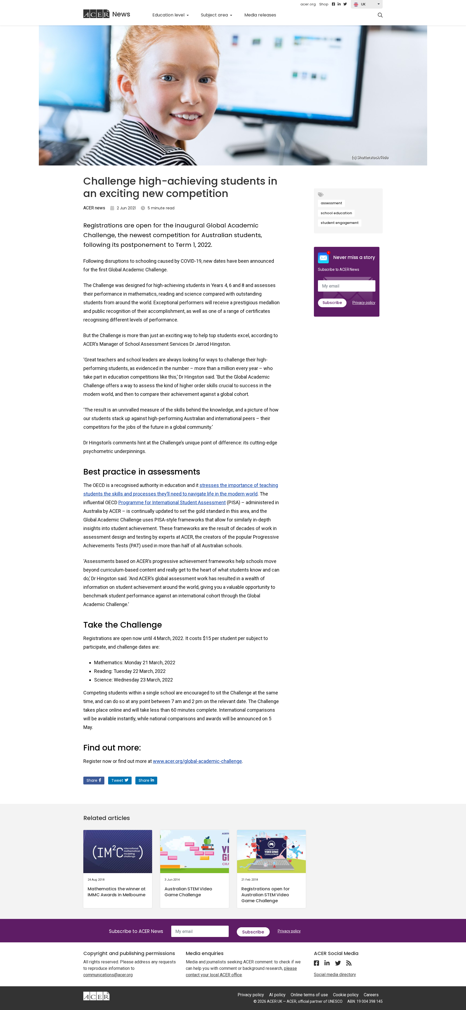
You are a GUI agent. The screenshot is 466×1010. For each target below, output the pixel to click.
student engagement (340, 222)
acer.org (308, 4)
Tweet (117, 780)
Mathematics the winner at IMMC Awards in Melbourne (117, 892)
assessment (331, 203)
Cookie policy (346, 994)
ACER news (94, 207)
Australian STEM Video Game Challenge (188, 892)
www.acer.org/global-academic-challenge (197, 761)
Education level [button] (169, 15)
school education (336, 213)
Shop (323, 4)
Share (92, 780)
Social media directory (335, 974)
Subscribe (332, 302)
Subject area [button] (215, 15)
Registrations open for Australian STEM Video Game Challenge (265, 895)
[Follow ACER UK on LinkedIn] (339, 4)
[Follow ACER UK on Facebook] (333, 4)
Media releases (263, 15)
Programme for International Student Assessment (172, 502)
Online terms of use (309, 994)
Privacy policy (363, 302)
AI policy (277, 994)
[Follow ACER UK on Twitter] (345, 4)
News (121, 14)
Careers (371, 994)
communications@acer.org (108, 974)
